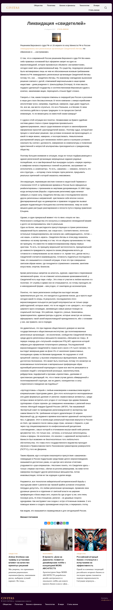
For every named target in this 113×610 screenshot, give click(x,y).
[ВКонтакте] (45, 523)
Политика (51, 5)
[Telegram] (55, 523)
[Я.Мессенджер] (52, 523)
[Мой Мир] (67, 523)
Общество (38, 5)
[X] (58, 523)
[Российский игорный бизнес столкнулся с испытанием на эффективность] (90, 540)
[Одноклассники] (48, 523)
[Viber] (61, 523)
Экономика (48, 554)
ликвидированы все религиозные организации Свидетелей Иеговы (51, 49)
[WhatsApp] (64, 523)
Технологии (84, 5)
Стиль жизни (94, 10)
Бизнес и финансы (67, 5)
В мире (96, 5)
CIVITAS (12, 7)
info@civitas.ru (106, 600)
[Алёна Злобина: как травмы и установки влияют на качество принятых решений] (22, 540)
